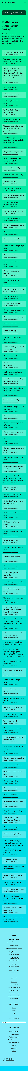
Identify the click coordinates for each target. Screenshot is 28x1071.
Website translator (14, 1031)
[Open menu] (25, 2)
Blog (14, 1013)
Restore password (14, 993)
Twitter (14, 1011)
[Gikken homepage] (8, 1059)
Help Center (8, 942)
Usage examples (14, 1042)
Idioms (14, 1051)
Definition (14, 1048)
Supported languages (14, 987)
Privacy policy (14, 998)
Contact (14, 1008)
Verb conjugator (14, 1037)
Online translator (14, 1034)
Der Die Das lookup (14, 1040)
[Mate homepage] (8, 2)
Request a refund (14, 990)
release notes (14, 942)
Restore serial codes (14, 996)
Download (20, 942)
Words (14, 1045)
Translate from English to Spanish (10, 54)
